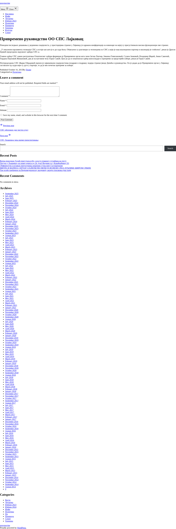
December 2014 (11, 477)
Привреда (9, 25)
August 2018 (10, 375)
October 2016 (10, 426)
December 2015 (11, 449)
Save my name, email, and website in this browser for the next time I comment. (35, 115)
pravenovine (5, 3)
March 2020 (10, 331)
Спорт (8, 32)
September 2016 (11, 429)
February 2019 (11, 361)
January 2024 (10, 224)
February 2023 (11, 249)
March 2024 (10, 219)
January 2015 (10, 475)
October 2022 (10, 259)
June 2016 (9, 435)
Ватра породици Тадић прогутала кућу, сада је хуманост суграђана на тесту (33, 161)
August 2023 (10, 235)
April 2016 (9, 440)
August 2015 (10, 459)
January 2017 (10, 419)
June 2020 (9, 324)
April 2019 (9, 356)
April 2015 (9, 468)
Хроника (9, 28)
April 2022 (9, 273)
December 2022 (11, 254)
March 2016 (10, 442)
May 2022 (9, 270)
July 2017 (9, 405)
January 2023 (10, 252)
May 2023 (9, 242)
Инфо (7, 16)
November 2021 (11, 284)
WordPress (21, 528)
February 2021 (11, 305)
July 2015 (9, 461)
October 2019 (10, 342)
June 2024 (9, 212)
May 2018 (9, 382)
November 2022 (11, 256)
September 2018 (11, 373)
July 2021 (9, 294)
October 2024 (10, 207)
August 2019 (10, 347)
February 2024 (11, 221)
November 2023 (11, 228)
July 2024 (9, 210)
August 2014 (10, 487)
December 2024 (11, 203)
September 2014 (11, 484)
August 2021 (10, 291)
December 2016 (11, 422)
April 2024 (9, 217)
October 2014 (10, 482)
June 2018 (9, 380)
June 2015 (9, 463)
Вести (7, 500)
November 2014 (11, 480)
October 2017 (10, 398)
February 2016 (11, 445)
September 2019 (11, 345)
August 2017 (10, 403)
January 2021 (10, 308)
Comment (5, 96)
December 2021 (11, 282)
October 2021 (10, 287)
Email (3, 105)
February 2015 (11, 473)
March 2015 (10, 470)
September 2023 (11, 233)
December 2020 (11, 310)
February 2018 (11, 389)
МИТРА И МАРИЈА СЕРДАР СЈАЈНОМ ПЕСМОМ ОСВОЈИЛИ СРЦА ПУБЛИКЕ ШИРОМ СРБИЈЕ (45, 168)
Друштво (9, 18)
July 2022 (9, 266)
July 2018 (9, 377)
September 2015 (11, 456)
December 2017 (11, 394)
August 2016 (10, 431)
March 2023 (10, 247)
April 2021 (9, 301)
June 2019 (9, 352)
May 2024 (9, 214)
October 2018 (10, 370)
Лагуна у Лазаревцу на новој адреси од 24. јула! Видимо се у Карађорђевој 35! (34, 163)
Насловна (9, 14)
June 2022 (9, 268)
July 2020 (9, 321)
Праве (28, 70)
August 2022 (10, 263)
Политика (9, 23)
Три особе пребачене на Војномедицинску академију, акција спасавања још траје (35, 170)
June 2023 (9, 240)
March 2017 (10, 415)
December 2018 (11, 366)
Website (3, 110)
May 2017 (9, 410)
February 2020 (11, 333)
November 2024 (11, 205)
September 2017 (11, 401)
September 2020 (11, 317)
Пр (6, 514)
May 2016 (9, 438)
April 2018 (9, 384)
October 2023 (10, 231)
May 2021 (9, 298)
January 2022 (10, 280)
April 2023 (9, 245)
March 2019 (10, 359)
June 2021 (9, 296)
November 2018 (11, 368)
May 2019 (9, 354)
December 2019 (11, 338)
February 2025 (11, 200)
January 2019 (10, 363)
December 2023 (11, 226)
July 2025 (9, 196)
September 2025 (11, 193)
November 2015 (11, 452)
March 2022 (10, 275)
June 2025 (9, 198)
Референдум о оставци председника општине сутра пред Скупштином (31, 166)
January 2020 (10, 335)
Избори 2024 (10, 507)
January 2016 (10, 447)
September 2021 (11, 289)
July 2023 (9, 238)
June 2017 (9, 408)
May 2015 (9, 466)
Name (3, 101)
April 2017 (9, 412)
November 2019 (11, 340)
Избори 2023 (10, 21)
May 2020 (9, 326)
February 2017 (11, 417)
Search (3, 144)
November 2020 (11, 312)
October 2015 (10, 454)
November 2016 (11, 424)
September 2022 (11, 261)
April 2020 (9, 328)
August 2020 (10, 319)
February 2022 (11, 277)
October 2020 (10, 314)
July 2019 (9, 349)
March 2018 (10, 387)
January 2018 (10, 391)
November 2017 (11, 396)
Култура (8, 30)
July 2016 (9, 433)
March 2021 (10, 303)
